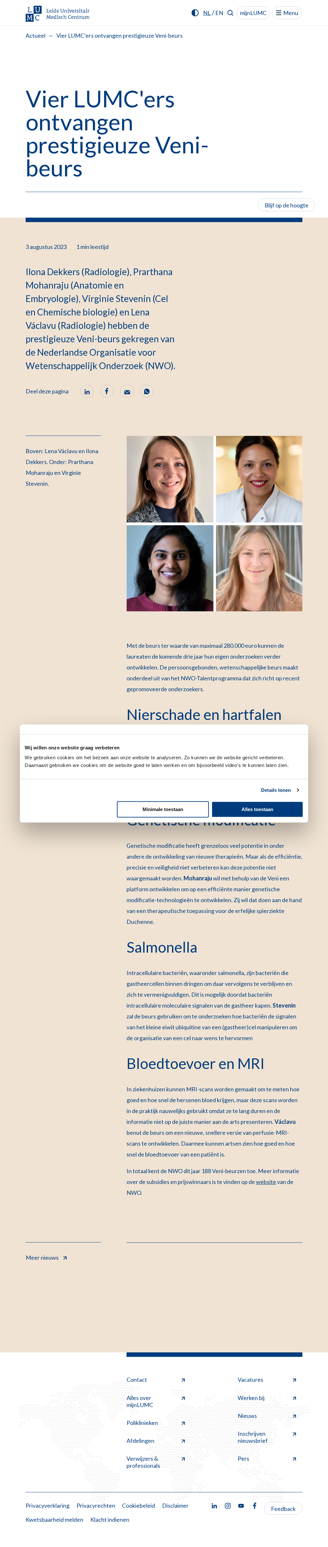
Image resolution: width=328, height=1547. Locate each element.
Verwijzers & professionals (143, 1462)
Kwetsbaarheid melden (54, 1519)
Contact (137, 1379)
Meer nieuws (42, 1257)
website (266, 1181)
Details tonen (276, 790)
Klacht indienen (109, 1519)
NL (207, 12)
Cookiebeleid (138, 1505)
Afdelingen (140, 1440)
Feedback (283, 1508)
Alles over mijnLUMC (140, 1401)
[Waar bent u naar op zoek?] (230, 12)
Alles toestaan (257, 809)
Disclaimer (175, 1505)
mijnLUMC (253, 12)
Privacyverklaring (48, 1505)
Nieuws (247, 1415)
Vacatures (250, 1379)
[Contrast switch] (195, 12)
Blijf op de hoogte (286, 205)
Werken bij (251, 1397)
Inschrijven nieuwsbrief (253, 1437)
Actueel (35, 35)
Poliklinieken (142, 1422)
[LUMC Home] (58, 14)
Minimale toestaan (163, 809)
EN (219, 12)
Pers (243, 1458)
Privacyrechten (96, 1505)
